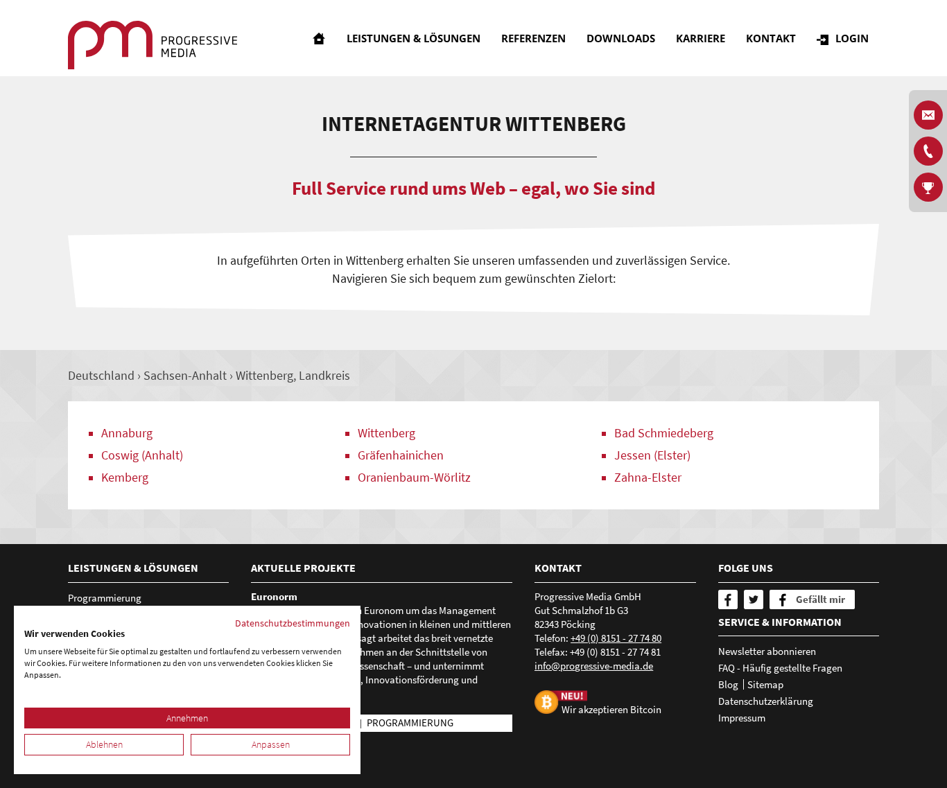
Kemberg (124, 477)
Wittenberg (386, 433)
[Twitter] (753, 599)
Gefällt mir (820, 599)
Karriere (700, 38)
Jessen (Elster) (652, 455)
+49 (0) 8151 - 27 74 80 (616, 638)
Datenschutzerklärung (765, 701)
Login (852, 38)
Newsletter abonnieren (767, 651)
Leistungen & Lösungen (413, 38)
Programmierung (104, 597)
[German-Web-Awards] (928, 187)
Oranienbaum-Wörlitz (414, 477)
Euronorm (274, 596)
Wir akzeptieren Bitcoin (611, 709)
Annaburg (127, 433)
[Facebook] (728, 599)
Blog (728, 684)
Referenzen (533, 38)
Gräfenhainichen (401, 455)
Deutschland (101, 375)
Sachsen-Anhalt (185, 375)
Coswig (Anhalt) (142, 455)
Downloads (621, 38)
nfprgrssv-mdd (592, 665)
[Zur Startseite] (152, 45)
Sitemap (765, 684)
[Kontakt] (928, 151)
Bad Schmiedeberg (663, 433)
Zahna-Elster (647, 477)
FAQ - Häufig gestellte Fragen (780, 667)
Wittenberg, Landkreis (293, 375)
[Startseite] (319, 38)
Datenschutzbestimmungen (292, 623)
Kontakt (771, 38)
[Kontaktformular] (928, 115)
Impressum (741, 717)
